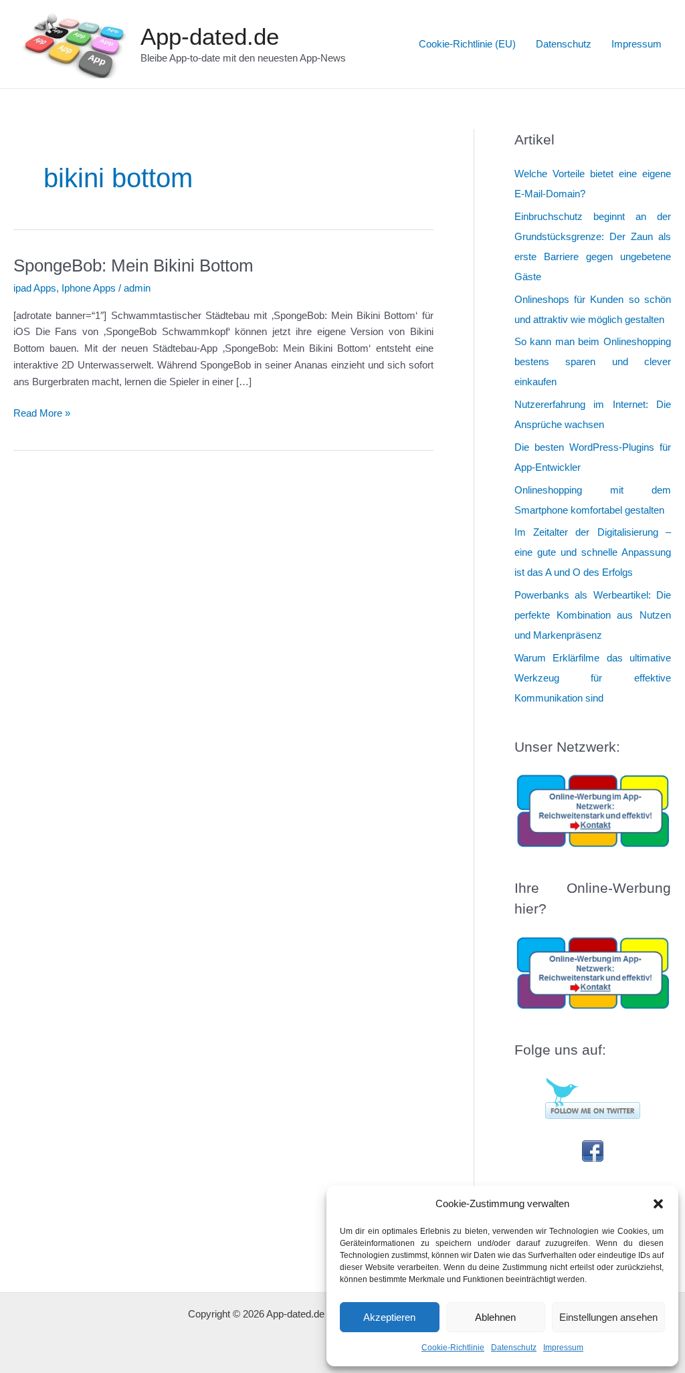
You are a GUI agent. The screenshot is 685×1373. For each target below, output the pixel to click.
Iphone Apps (89, 288)
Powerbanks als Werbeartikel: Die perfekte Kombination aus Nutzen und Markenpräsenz (592, 615)
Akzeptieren (389, 1317)
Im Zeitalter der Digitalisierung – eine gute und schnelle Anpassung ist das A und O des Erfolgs (592, 552)
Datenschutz (513, 1347)
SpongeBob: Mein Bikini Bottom (133, 265)
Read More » (41, 414)
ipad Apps (34, 288)
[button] (658, 1203)
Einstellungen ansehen (608, 1317)
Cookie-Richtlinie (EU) (467, 43)
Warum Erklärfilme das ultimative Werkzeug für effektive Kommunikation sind (592, 678)
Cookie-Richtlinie (452, 1347)
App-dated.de (209, 36)
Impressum (563, 1347)
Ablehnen (495, 1317)
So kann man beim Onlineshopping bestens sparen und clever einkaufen (592, 361)
